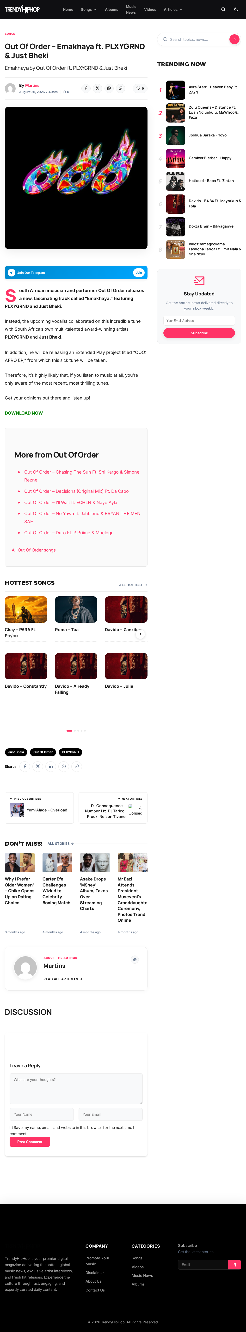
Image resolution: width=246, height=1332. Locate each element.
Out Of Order (43, 752)
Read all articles (60, 979)
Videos (138, 1267)
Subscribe (199, 333)
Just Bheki (16, 752)
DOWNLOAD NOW (24, 413)
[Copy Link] (120, 88)
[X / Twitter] (37, 766)
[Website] (135, 960)
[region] (76, 664)
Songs (10, 33)
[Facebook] (86, 88)
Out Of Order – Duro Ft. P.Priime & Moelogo (69, 532)
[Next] (140, 634)
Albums (138, 1284)
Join (139, 272)
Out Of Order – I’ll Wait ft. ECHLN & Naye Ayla (70, 502)
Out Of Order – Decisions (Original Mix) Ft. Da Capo (76, 491)
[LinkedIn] (50, 766)
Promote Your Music (97, 1261)
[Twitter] (97, 88)
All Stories (59, 843)
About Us (93, 1281)
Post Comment (29, 1142)
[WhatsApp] (109, 88)
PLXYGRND (70, 752)
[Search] (223, 10)
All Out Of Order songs (34, 549)
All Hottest (131, 585)
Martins (32, 85)
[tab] (69, 731)
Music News (142, 1275)
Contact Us (95, 1290)
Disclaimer (95, 1272)
